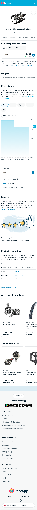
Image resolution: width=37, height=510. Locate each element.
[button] (4, 48)
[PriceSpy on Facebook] (16, 500)
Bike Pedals (7, 8)
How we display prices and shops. (22, 65)
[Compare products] (33, 12)
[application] (18, 140)
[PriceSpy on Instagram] (20, 500)
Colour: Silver (18, 33)
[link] (12, 317)
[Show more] (3, 55)
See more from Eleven (8, 288)
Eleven (17, 271)
